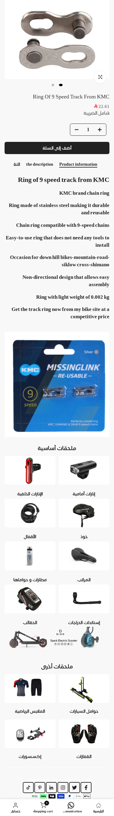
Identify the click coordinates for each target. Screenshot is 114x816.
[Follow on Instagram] (62, 787)
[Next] (109, 164)
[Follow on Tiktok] (28, 787)
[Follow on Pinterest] (39, 787)
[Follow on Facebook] (86, 787)
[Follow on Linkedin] (51, 787)
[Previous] (4, 164)
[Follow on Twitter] (74, 787)
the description (39, 164)
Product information (78, 164)
